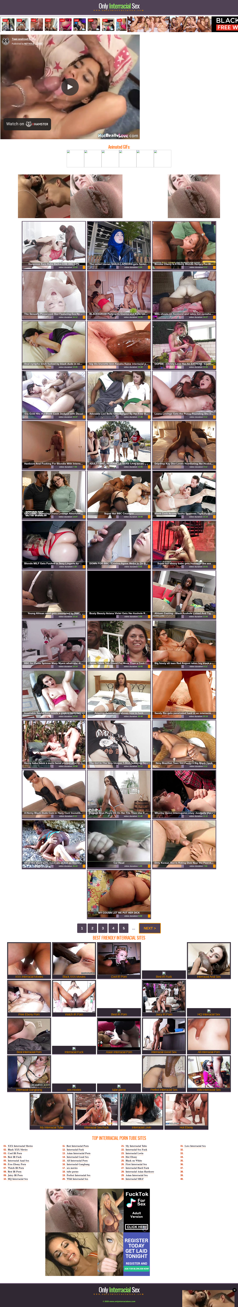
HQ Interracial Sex (18, 1179)
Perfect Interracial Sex (78, 1175)
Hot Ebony (131, 1157)
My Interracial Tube (136, 1146)
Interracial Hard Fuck (137, 1168)
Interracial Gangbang (78, 1164)
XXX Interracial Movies (20, 1146)
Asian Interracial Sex (137, 1175)
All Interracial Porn (77, 1160)
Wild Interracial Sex (77, 1179)
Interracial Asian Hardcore (140, 1171)
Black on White (134, 1160)
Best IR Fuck (15, 1157)
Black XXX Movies (18, 1149)
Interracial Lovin (134, 1153)
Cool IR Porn (15, 1153)
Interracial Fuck (75, 1149)
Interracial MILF (135, 1179)
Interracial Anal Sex (18, 1160)
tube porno (72, 1171)
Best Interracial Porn (78, 1146)
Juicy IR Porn (15, 1175)
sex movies (72, 1168)
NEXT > (150, 928)
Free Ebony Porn (17, 1164)
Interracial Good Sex (78, 1157)
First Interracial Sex (136, 1164)
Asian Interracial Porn (78, 1153)
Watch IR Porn (16, 1168)
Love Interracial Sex (195, 1146)
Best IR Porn (14, 1171)
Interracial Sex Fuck (136, 1149)
